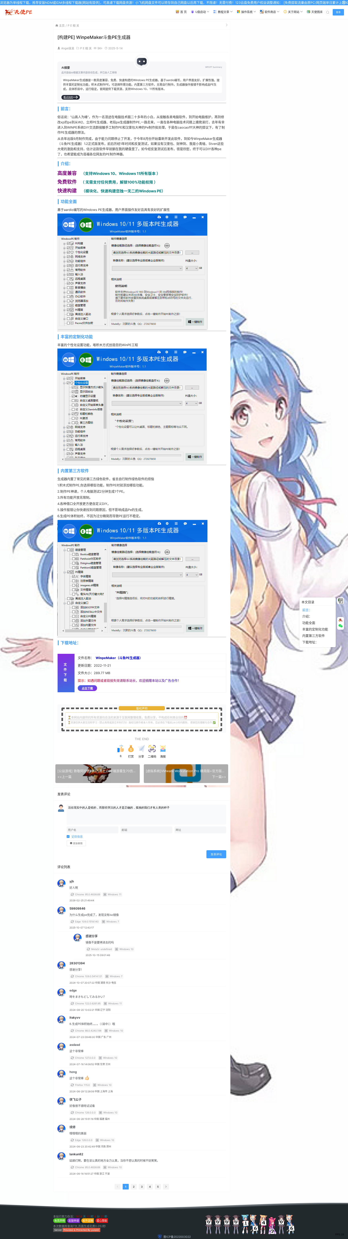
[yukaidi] (76, 1231)
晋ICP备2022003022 (177, 1236)
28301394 (77, 963)
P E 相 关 (73, 25)
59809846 (77, 908)
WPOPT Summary (213, 67)
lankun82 (76, 1154)
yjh (71, 881)
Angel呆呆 (67, 48)
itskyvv (74, 1017)
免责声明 (59, 1220)
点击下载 (87, 688)
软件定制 (88, 1220)
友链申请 (73, 1220)
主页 (62, 25)
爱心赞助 (102, 1220)
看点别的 (68, 97)
